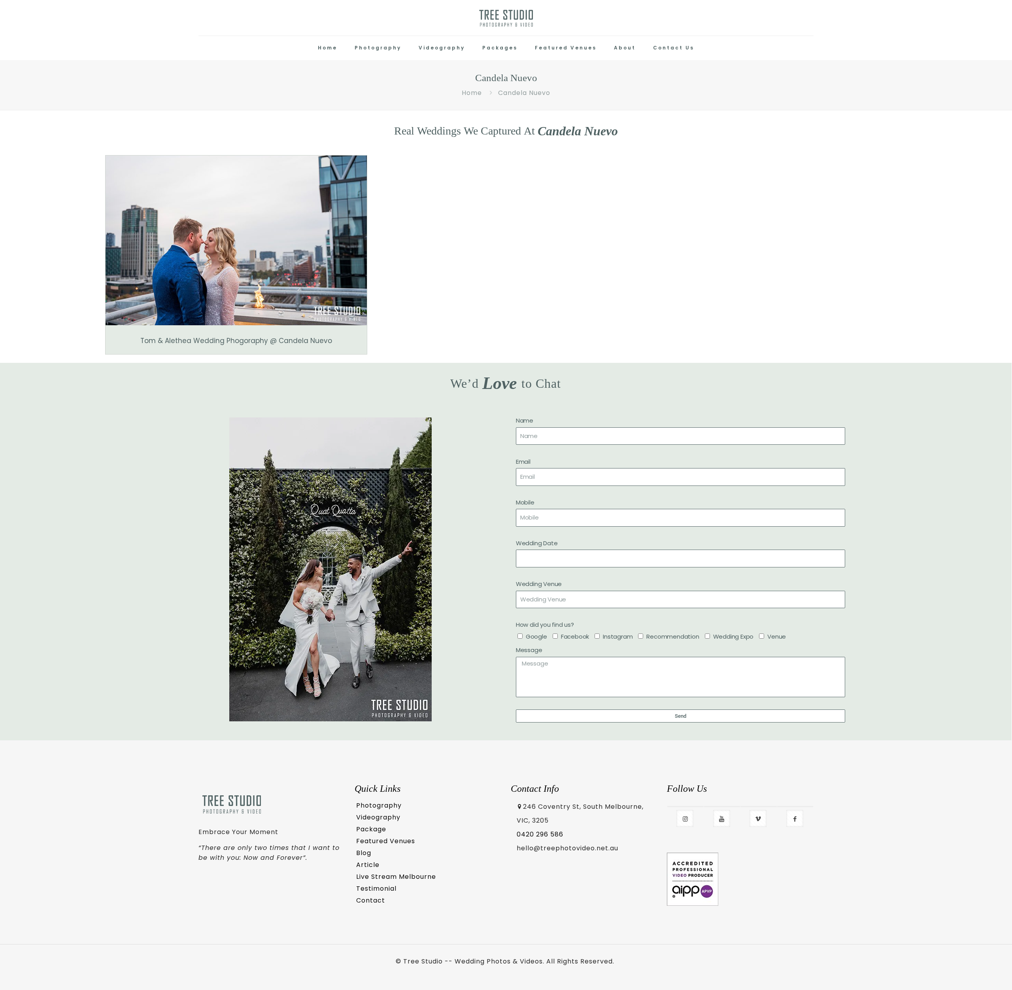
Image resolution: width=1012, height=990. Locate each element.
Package (371, 829)
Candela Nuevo (524, 92)
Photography (379, 805)
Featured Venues (385, 841)
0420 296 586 (540, 834)
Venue (776, 636)
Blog (363, 852)
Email (523, 461)
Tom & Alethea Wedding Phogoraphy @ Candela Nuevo (236, 340)
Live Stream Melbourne (396, 876)
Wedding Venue (539, 584)
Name (524, 420)
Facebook (575, 636)
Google (536, 636)
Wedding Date (537, 543)
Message (529, 650)
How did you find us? (545, 624)
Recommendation (672, 636)
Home (472, 92)
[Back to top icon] (973, 973)
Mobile (525, 502)
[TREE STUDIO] (506, 18)
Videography (378, 817)
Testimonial (376, 888)
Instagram (617, 636)
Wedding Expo (733, 636)
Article (368, 864)
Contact (370, 900)
